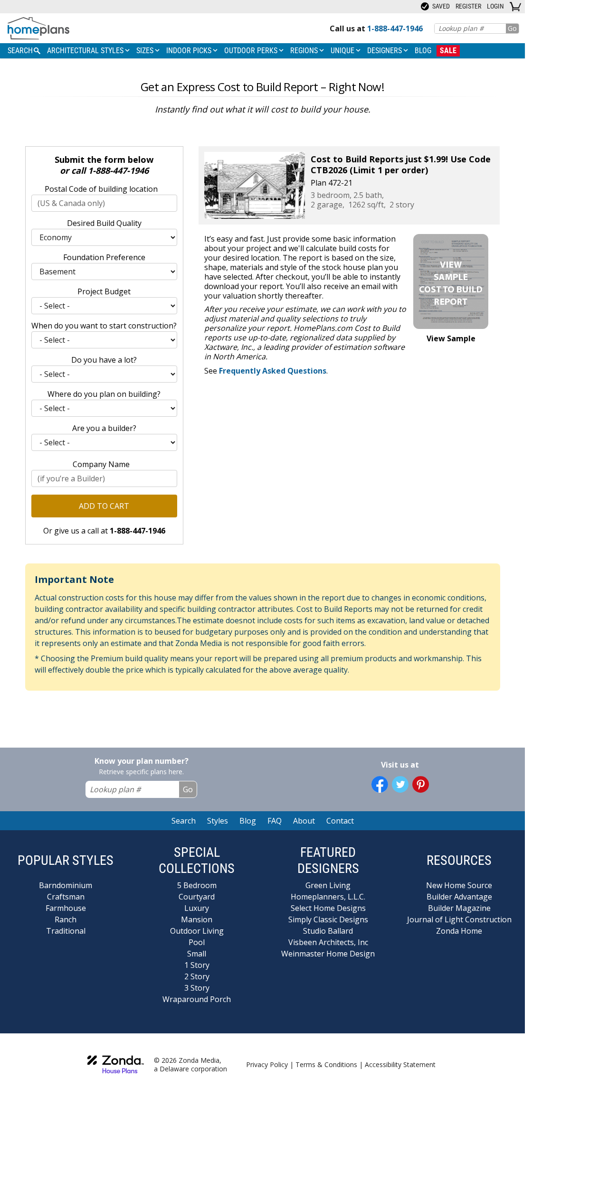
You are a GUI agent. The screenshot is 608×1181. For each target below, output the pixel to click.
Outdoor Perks (251, 50)
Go (512, 28)
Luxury (196, 908)
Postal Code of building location (101, 189)
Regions (305, 50)
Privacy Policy (267, 1064)
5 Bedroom (197, 885)
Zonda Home (459, 931)
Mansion (196, 919)
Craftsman (66, 896)
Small (196, 953)
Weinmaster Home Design (328, 953)
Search (183, 820)
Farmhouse (66, 908)
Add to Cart (104, 506)
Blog (423, 50)
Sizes (145, 50)
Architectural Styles (86, 50)
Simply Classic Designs (328, 919)
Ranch (65, 919)
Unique (343, 50)
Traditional (66, 931)
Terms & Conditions (326, 1064)
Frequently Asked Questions (272, 371)
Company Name (101, 464)
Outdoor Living (197, 931)
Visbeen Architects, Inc (328, 942)
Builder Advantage (459, 896)
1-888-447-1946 (118, 170)
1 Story (196, 965)
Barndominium (65, 885)
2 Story (196, 976)
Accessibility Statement (400, 1064)
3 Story (196, 988)
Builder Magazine (459, 908)
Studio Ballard (328, 931)
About (304, 820)
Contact (340, 820)
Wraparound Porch (196, 999)
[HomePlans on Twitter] (400, 784)
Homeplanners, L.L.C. (328, 896)
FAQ (274, 820)
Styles (217, 820)
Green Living (328, 885)
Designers (385, 50)
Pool (197, 942)
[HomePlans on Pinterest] (420, 784)
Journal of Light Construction (459, 919)
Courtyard (197, 896)
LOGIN (495, 6)
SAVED (440, 6)
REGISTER (468, 6)
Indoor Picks (189, 50)
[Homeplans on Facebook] (380, 784)
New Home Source (459, 885)
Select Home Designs (328, 908)
